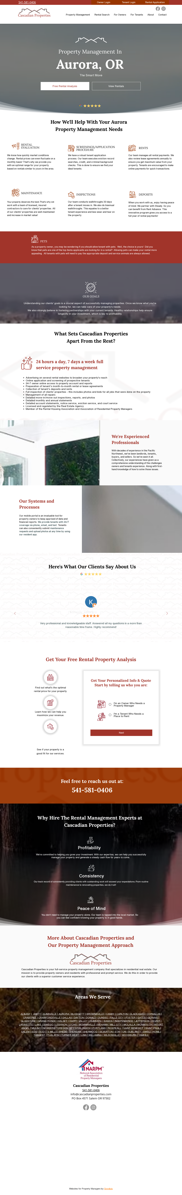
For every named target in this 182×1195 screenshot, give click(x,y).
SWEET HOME (151, 1031)
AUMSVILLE (50, 1014)
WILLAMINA (95, 1035)
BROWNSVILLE (95, 1014)
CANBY (110, 1014)
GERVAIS (153, 1017)
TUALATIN (53, 1035)
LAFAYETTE (26, 1024)
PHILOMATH (83, 1028)
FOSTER (131, 1017)
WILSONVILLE (112, 1035)
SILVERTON (106, 1031)
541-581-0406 (91, 1090)
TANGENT (39, 1035)
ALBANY (26, 1014)
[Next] (167, 613)
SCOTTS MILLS (48, 1031)
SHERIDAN (75, 1031)
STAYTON (120, 1031)
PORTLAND (99, 1028)
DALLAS (67, 1017)
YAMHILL (143, 1035)
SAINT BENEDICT (133, 1028)
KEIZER (155, 1021)
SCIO (34, 1031)
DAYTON (79, 1017)
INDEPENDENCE (124, 1021)
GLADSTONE (28, 1021)
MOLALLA (129, 1024)
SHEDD (63, 1031)
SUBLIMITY (134, 1031)
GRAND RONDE (47, 1021)
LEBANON (61, 1024)
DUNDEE (103, 1017)
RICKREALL (114, 1028)
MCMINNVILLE (87, 1024)
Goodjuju (108, 1189)
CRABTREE (29, 1017)
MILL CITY (116, 1024)
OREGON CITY (66, 1028)
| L (34, 1024)
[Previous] (15, 613)
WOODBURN (129, 1035)
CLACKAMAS (137, 1014)
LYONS (73, 1024)
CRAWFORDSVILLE (49, 1017)
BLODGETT (78, 1014)
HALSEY (63, 1021)
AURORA (64, 1014)
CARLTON (122, 1014)
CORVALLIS (153, 1014)
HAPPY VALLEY (79, 1021)
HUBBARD (96, 1021)
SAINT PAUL (152, 1028)
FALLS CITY (117, 1017)
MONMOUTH (144, 1024)
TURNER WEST (70, 1035)
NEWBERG (49, 1028)
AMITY (37, 1014)
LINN (83, 1035)
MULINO (36, 1028)
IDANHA (108, 1021)
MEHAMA (102, 1024)
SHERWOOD (90, 1031)
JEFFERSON (142, 1021)
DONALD (91, 1017)
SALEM (25, 1031)
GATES (141, 1017)
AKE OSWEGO (44, 1024)
